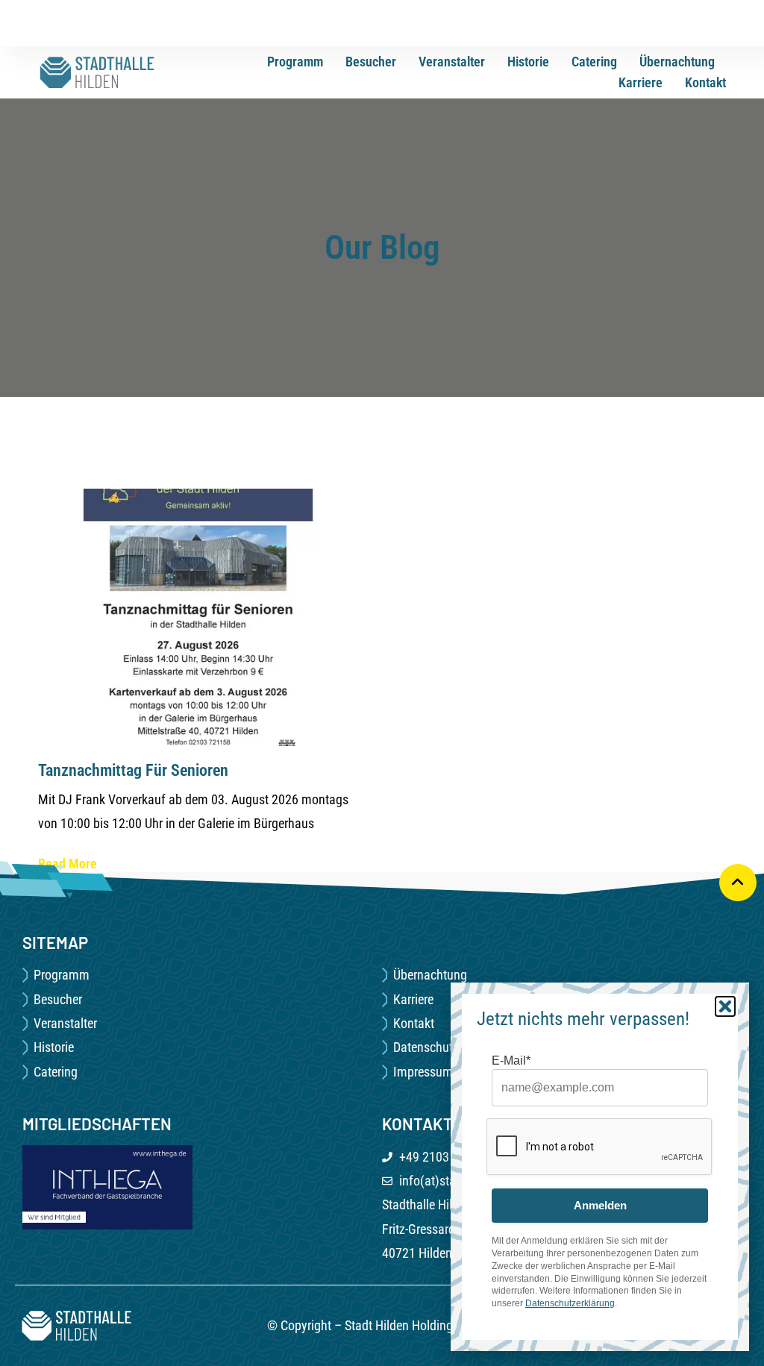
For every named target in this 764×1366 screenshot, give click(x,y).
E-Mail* (511, 1061)
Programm (295, 61)
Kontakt (705, 82)
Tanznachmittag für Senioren (133, 770)
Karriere (641, 82)
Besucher (370, 61)
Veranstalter (452, 61)
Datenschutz (426, 1047)
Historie (528, 61)
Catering (594, 61)
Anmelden (600, 1205)
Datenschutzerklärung (570, 1303)
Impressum (423, 1072)
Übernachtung (677, 61)
